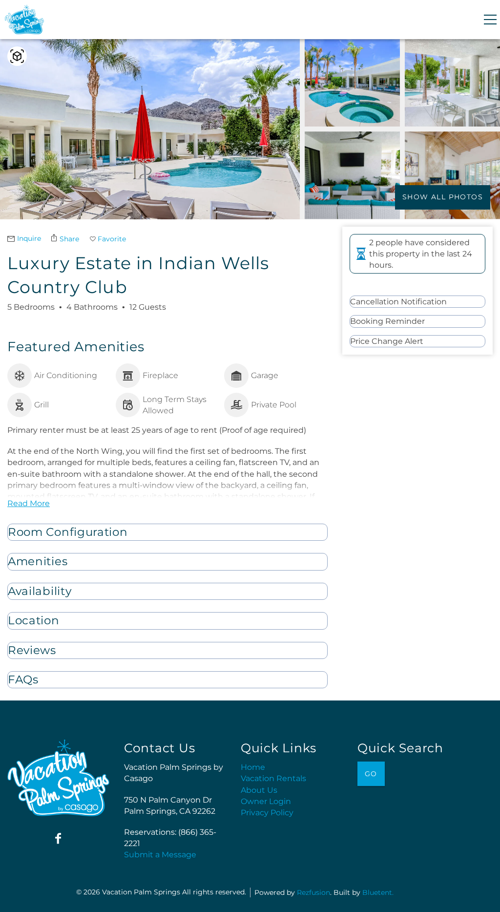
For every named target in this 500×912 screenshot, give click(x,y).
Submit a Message (160, 854)
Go (371, 773)
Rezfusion (313, 892)
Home (253, 767)
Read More (28, 503)
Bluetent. (378, 892)
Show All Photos (442, 196)
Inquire (29, 238)
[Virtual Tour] (17, 56)
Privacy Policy (267, 812)
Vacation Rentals (273, 778)
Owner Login (266, 801)
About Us (259, 790)
